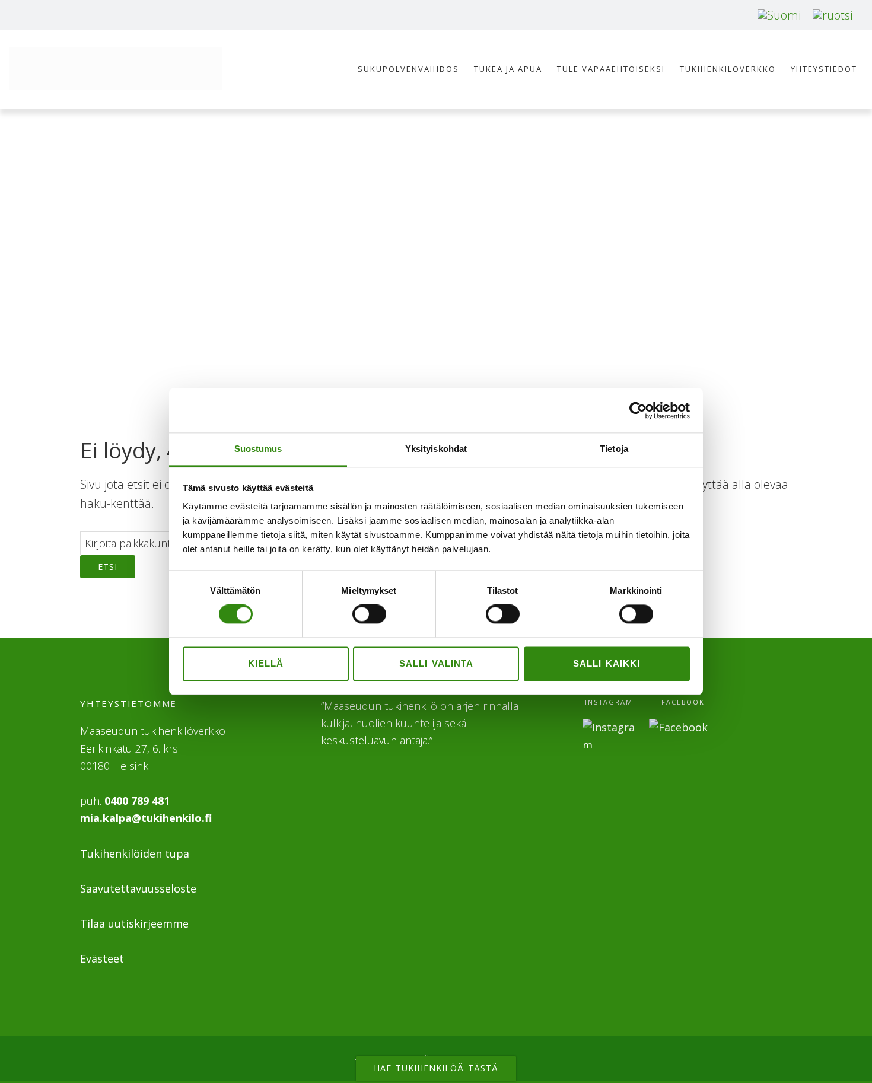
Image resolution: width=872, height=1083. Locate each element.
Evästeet (102, 958)
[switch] (369, 614)
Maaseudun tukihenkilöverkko (115, 68)
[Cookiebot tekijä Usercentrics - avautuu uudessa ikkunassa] (638, 410)
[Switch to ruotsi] (832, 15)
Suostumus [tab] (258, 449)
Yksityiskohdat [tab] (436, 449)
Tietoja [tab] (614, 449)
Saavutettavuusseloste (138, 888)
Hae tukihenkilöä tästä (436, 1068)
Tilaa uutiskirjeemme (134, 923)
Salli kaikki (606, 663)
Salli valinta (436, 663)
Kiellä (266, 663)
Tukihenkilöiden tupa (134, 853)
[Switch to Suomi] (779, 15)
